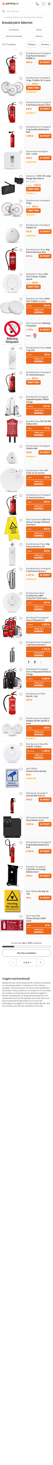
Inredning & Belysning (14, 17)
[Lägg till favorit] (21, 54)
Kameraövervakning (14, 36)
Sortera (45, 44)
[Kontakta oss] (37, 3)
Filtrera (31, 44)
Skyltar (39, 30)
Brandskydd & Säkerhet (33, 17)
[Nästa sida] (40, 962)
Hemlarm (39, 36)
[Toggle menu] (49, 4)
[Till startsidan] (10, 3)
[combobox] (26, 962)
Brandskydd (14, 30)
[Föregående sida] (12, 962)
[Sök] (3, 11)
